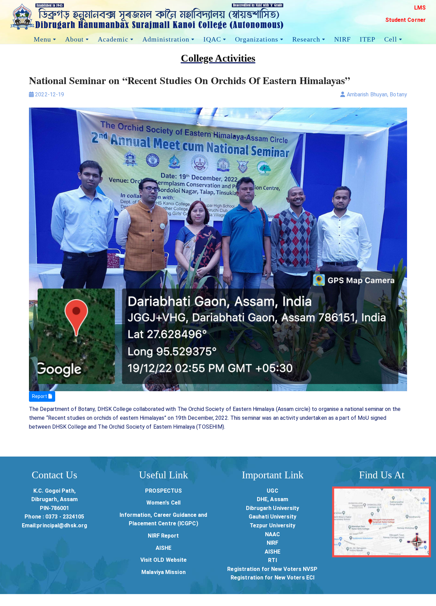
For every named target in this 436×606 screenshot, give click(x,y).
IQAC (212, 38)
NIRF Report (163, 535)
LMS (420, 7)
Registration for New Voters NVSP (272, 569)
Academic (113, 38)
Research (306, 38)
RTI (272, 560)
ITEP (367, 38)
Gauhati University (272, 516)
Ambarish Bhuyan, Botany (376, 94)
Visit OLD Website (163, 560)
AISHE (164, 548)
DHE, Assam (272, 499)
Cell (390, 38)
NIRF (342, 38)
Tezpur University (273, 525)
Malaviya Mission (163, 572)
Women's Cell (163, 502)
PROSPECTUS (163, 491)
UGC (272, 491)
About (74, 38)
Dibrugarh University (272, 508)
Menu (42, 38)
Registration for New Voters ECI (272, 577)
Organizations (256, 38)
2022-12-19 (49, 94)
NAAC (272, 534)
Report (40, 396)
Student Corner (405, 20)
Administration (165, 38)
